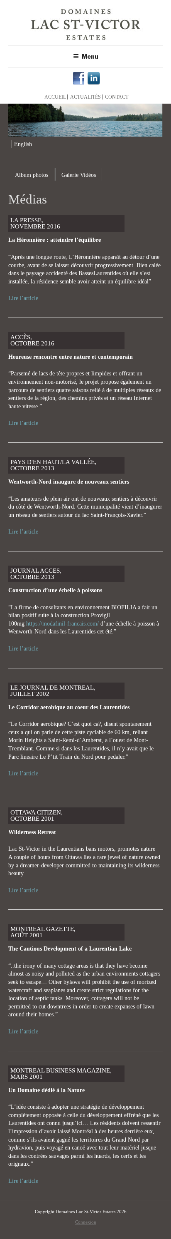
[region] (85, 120)
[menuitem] (22, 144)
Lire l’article (23, 298)
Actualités (85, 97)
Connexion (85, 1221)
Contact (116, 97)
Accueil (55, 97)
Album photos (31, 175)
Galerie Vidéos (78, 175)
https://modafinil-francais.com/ (62, 624)
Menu (90, 56)
